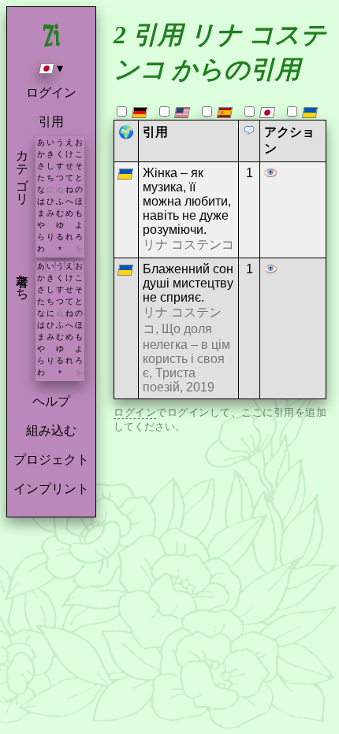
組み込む (51, 430)
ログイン (51, 92)
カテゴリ (22, 170)
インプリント (51, 488)
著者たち (22, 279)
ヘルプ (51, 401)
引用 (51, 121)
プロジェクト (51, 459)
